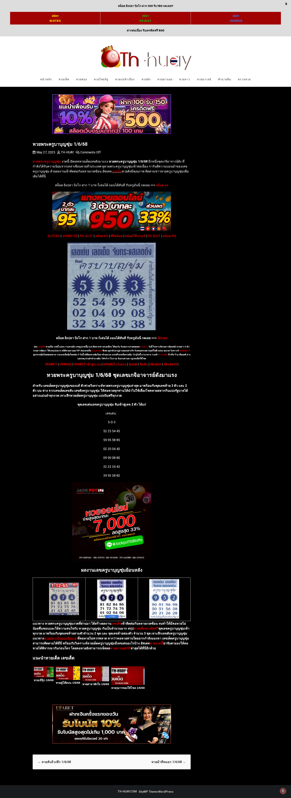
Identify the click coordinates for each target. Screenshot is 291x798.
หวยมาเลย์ (204, 79)
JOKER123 (69, 236)
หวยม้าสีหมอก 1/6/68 (168, 762)
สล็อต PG (169, 236)
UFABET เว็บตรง (114, 364)
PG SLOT (86, 236)
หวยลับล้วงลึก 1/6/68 (54, 762)
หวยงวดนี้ (156, 643)
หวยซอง (81, 79)
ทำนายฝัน (224, 79)
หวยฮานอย (164, 79)
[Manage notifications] (283, 791)
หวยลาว (184, 79)
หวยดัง (146, 79)
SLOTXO (54, 236)
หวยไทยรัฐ (101, 79)
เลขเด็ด (117, 171)
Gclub (133, 364)
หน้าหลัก (46, 79)
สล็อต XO (101, 236)
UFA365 (65, 364)
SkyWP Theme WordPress (156, 791)
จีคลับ (144, 364)
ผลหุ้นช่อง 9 (184, 350)
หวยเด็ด (64, 79)
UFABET (51, 364)
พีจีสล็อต (117, 236)
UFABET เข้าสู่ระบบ (87, 364)
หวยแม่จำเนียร (125, 79)
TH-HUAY (67, 152)
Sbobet (155, 364)
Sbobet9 (170, 364)
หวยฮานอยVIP (120, 648)
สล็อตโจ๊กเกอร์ (135, 236)
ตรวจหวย (244, 79)
